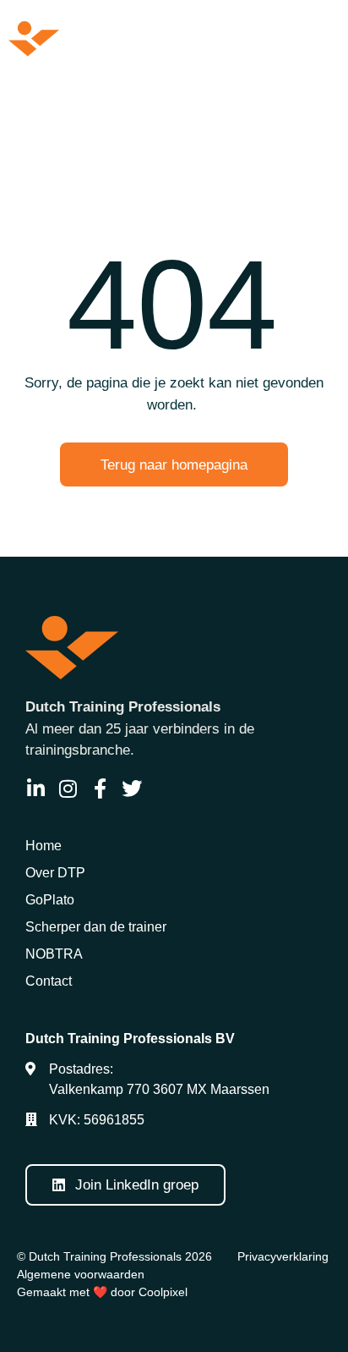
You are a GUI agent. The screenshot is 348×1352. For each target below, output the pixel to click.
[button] (317, 39)
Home (43, 845)
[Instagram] (67, 788)
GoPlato (49, 900)
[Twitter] (132, 788)
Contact (48, 981)
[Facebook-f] (100, 788)
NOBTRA (54, 954)
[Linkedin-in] (35, 788)
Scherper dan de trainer (95, 927)
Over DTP (55, 873)
